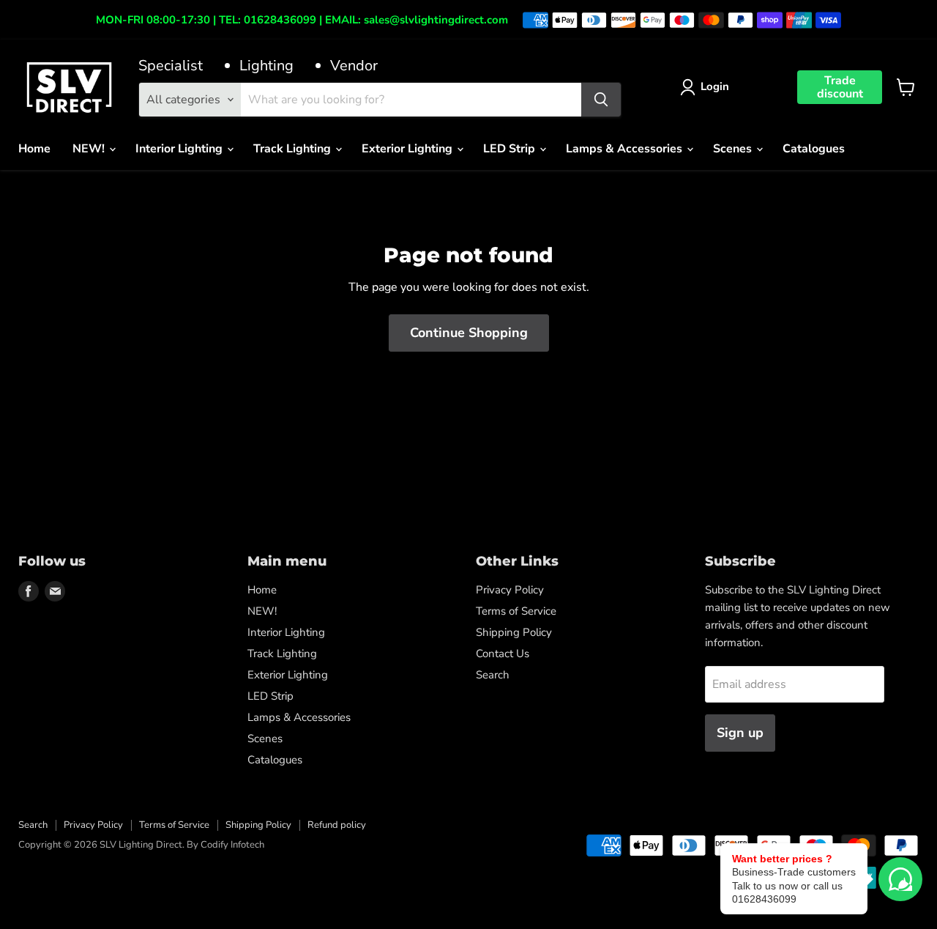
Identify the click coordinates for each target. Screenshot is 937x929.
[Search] (601, 99)
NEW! (90, 149)
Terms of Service (516, 611)
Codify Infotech (232, 844)
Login (715, 86)
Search (492, 674)
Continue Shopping (469, 332)
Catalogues (814, 149)
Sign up (740, 732)
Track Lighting (293, 149)
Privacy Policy (510, 589)
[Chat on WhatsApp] (900, 879)
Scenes (734, 149)
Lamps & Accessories (625, 149)
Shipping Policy (514, 632)
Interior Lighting (180, 149)
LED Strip (510, 149)
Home (34, 149)
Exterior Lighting (408, 149)
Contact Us (502, 653)
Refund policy (336, 825)
